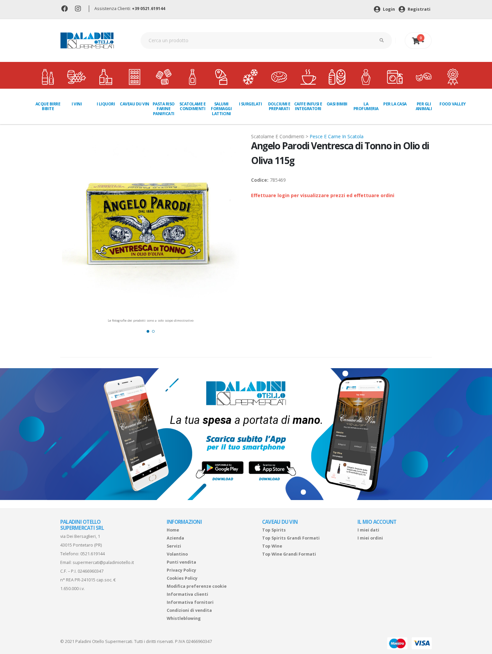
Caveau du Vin (134, 104)
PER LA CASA (395, 104)
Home (173, 530)
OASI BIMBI (337, 104)
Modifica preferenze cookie (197, 586)
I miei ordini (370, 538)
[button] (148, 331)
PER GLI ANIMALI (424, 106)
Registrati (418, 9)
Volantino (177, 554)
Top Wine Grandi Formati (289, 554)
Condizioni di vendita (189, 610)
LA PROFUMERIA (366, 106)
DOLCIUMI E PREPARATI (279, 106)
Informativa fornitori (190, 602)
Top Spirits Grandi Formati (291, 538)
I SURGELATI (250, 104)
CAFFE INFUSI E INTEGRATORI (308, 106)
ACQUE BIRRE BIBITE (48, 106)
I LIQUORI (106, 104)
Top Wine (272, 546)
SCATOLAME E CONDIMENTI (192, 106)
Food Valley (452, 104)
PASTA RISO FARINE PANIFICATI (164, 108)
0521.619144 (92, 554)
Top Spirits (274, 530)
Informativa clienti (187, 594)
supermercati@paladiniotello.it (103, 562)
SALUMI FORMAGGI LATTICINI (221, 108)
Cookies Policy (182, 578)
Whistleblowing (184, 618)
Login (388, 9)
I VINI (77, 104)
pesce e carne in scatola (336, 136)
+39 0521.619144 (148, 8)
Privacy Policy (181, 570)
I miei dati (368, 530)
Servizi (174, 546)
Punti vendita (181, 562)
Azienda (175, 538)
